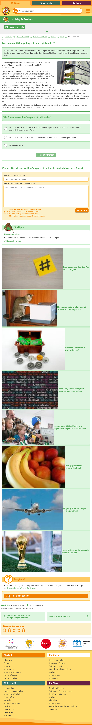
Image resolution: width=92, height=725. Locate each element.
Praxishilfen (9, 697)
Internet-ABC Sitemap (13, 672)
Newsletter (53, 678)
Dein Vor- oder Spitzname (14, 175)
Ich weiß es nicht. (16, 145)
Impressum (9, 669)
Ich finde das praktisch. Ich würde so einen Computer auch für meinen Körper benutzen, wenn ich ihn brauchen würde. (46, 128)
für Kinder (15, 3)
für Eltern (76, 3)
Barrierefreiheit (10, 675)
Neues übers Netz (40, 37)
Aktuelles (8, 700)
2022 (62, 37)
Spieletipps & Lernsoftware (60, 691)
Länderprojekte (10, 678)
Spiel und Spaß (55, 666)
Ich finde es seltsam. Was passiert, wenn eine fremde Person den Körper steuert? (43, 137)
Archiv (53, 37)
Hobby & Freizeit (23, 37)
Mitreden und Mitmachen (60, 669)
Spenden (7, 715)
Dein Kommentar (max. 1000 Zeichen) (19, 183)
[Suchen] (16, 11)
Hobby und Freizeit (57, 663)
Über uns (8, 660)
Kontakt (7, 666)
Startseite (8, 37)
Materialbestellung (12, 703)
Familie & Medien (56, 688)
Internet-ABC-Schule (12, 694)
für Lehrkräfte (46, 3)
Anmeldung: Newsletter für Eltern (63, 706)
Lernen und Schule (57, 660)
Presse (7, 663)
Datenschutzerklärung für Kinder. (21, 588)
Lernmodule (9, 688)
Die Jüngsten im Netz (58, 694)
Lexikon (52, 672)
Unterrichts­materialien (13, 691)
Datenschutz (54, 675)
